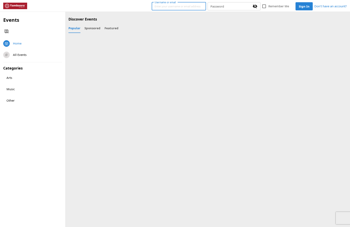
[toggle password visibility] (255, 6)
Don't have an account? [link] (330, 6)
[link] (15, 6)
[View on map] (6, 31)
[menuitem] (33, 43)
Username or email (165, 2)
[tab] (74, 28)
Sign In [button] (304, 6)
